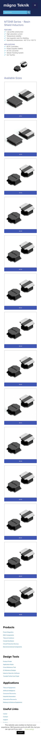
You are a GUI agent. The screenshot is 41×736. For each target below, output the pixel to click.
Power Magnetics (8, 632)
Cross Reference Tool (9, 667)
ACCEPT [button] (20, 732)
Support (5, 719)
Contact (5, 716)
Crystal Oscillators (8, 641)
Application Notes (8, 664)
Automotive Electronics (10, 699)
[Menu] (35, 5)
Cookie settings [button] (29, 729)
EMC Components (8, 635)
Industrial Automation (9, 696)
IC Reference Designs (9, 670)
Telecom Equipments (9, 687)
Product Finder (7, 661)
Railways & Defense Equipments (12, 702)
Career (5, 714)
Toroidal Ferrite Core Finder (11, 676)
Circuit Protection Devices (11, 644)
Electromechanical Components (12, 647)
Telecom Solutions (8, 638)
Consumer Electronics (9, 693)
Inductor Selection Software (11, 673)
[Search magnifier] (28, 12)
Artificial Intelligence (9, 690)
